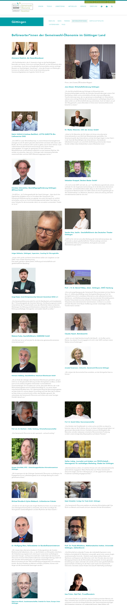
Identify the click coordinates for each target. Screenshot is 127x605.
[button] (112, 6)
